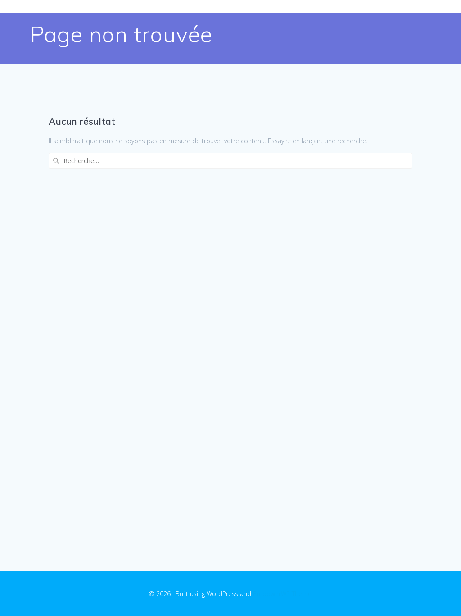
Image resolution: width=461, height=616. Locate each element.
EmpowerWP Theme (282, 593)
